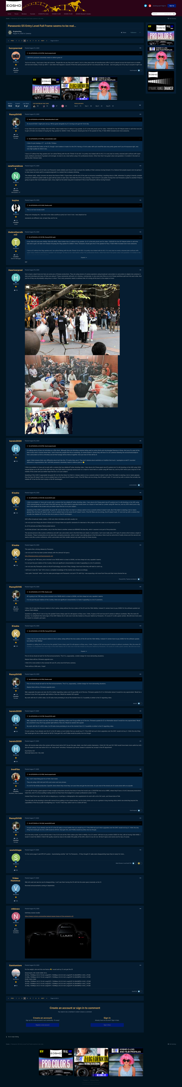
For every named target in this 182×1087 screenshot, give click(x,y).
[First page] (8, 40)
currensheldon (48, 139)
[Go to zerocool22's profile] (53, 106)
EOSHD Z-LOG (68, 14)
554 (16, 870)
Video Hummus (15, 879)
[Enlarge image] (71, 381)
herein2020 (15, 441)
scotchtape (15, 850)
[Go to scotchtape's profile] (16, 857)
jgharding (18, 31)
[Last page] (46, 40)
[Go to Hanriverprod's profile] (16, 278)
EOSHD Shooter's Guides (83, 14)
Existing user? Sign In (159, 5)
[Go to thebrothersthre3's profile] (16, 242)
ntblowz (15, 909)
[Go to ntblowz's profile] (62, 106)
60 (16, 985)
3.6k (16, 513)
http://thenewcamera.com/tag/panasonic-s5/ (39, 556)
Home (9, 14)
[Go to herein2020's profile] (16, 448)
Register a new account (42, 1025)
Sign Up (171, 5)
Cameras (28, 33)
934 (16, 461)
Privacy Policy (94, 1080)
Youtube (32, 14)
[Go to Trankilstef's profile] (43, 106)
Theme (85, 1080)
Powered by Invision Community (91, 1084)
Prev (12, 40)
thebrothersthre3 (50, 119)
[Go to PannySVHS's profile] (16, 122)
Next (42, 40)
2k (16, 929)
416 (16, 290)
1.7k (16, 220)
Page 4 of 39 (54, 40)
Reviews (24, 14)
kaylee (15, 200)
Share (124, 32)
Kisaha (47, 205)
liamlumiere (15, 965)
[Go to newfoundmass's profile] (16, 176)
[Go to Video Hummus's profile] (16, 888)
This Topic (169, 14)
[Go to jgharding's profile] (10, 32)
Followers (133, 32)
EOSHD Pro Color (43, 14)
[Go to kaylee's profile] (16, 208)
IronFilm (15, 769)
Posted (32, 48)
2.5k (16, 188)
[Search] (174, 13)
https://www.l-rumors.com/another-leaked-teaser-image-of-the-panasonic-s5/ (49, 916)
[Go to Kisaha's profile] (16, 500)
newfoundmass (15, 167)
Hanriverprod (49, 53)
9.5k (16, 789)
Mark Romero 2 (120, 863)
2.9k (16, 134)
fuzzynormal (15, 48)
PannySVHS (15, 114)
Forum (16, 14)
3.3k (16, 68)
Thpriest (128, 579)
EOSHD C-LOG (56, 14)
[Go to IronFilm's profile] (16, 777)
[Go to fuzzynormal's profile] (16, 56)
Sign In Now (107, 1025)
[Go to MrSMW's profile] (34, 106)
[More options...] (140, 48)
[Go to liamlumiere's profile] (16, 973)
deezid (135, 579)
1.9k (16, 901)
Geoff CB (128, 863)
